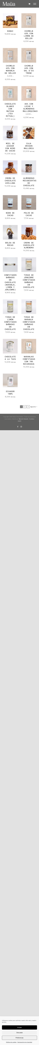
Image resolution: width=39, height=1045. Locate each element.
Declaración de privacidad (24, 1042)
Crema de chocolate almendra (28, 245)
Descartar (19, 1032)
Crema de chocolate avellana (10, 180)
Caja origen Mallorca (29, 145)
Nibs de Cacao (10, 214)
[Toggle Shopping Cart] (29, 4)
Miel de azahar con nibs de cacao (10, 147)
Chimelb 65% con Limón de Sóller (29, 34)
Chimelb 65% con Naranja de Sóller (10, 69)
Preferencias (19, 1038)
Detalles (10, 22)
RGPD (19, 421)
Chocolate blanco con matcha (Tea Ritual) (10, 110)
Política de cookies (11, 1042)
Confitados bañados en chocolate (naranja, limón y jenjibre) (10, 282)
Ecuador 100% (10, 392)
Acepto (19, 1027)
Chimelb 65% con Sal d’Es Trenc (29, 69)
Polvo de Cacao (29, 214)
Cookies (31, 419)
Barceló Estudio (23, 419)
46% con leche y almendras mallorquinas (30, 107)
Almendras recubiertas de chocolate (29, 182)
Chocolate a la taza (10, 357)
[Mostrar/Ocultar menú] (35, 4)
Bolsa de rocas (10, 243)
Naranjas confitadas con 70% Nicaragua (29, 360)
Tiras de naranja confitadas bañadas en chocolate (29, 323)
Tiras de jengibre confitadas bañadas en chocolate (29, 281)
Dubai (10, 31)
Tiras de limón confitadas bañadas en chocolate (10, 323)
